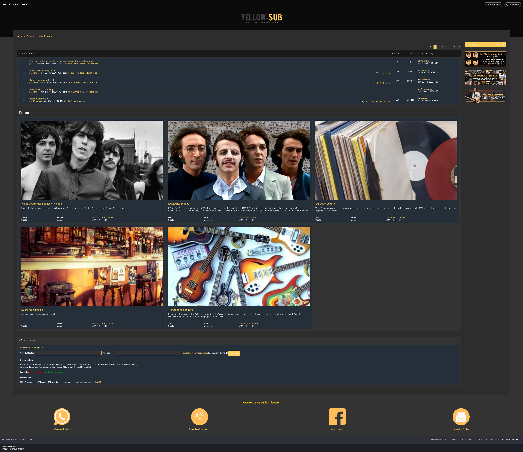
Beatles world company (41, 89)
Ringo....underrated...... (40, 80)
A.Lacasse (425, 89)
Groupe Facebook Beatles (200, 429)
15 (381, 102)
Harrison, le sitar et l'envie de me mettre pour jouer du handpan (61, 61)
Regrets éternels (37, 98)
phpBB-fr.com (18, 449)
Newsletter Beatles (461, 429)
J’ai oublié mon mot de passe (195, 353)
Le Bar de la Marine (76, 101)
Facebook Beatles (337, 429)
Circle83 (424, 80)
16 (385, 102)
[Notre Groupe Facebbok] (199, 416)
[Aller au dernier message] (428, 61)
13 (373, 102)
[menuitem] (25, 4)
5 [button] (449, 47)
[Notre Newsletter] (461, 416)
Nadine (36, 64)
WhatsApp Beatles (62, 429)
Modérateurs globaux (54, 372)
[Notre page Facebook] (337, 416)
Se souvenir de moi (217, 353)
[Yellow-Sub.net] (261, 18)
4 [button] (445, 47)
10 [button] (455, 47)
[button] (430, 47)
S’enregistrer (38, 347)
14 (377, 102)
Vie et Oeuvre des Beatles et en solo (83, 64)
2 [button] (438, 47)
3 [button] (442, 47)
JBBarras (37, 101)
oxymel (36, 73)
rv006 (98, 382)
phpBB (15, 447)
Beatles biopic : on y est (41, 70)
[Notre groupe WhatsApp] (61, 416)
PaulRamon (426, 98)
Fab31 (35, 82)
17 (389, 102)
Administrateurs (36, 372)
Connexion (25, 347)
